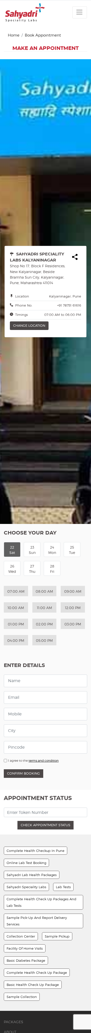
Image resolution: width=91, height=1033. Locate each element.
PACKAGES (13, 1022)
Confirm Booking (23, 773)
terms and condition (44, 760)
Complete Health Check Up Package (37, 973)
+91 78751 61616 (69, 305)
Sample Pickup (57, 936)
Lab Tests (63, 887)
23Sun (32, 550)
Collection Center (21, 936)
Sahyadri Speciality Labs (26, 887)
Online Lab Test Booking (26, 863)
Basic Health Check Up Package (33, 985)
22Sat (12, 550)
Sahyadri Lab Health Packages (32, 875)
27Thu (32, 569)
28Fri (52, 569)
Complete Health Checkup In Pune (35, 851)
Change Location (29, 325)
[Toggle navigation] (79, 12)
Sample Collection (22, 997)
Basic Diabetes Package (26, 960)
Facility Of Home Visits (25, 948)
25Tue (72, 550)
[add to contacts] (75, 257)
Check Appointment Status (45, 825)
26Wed (12, 569)
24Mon (52, 550)
